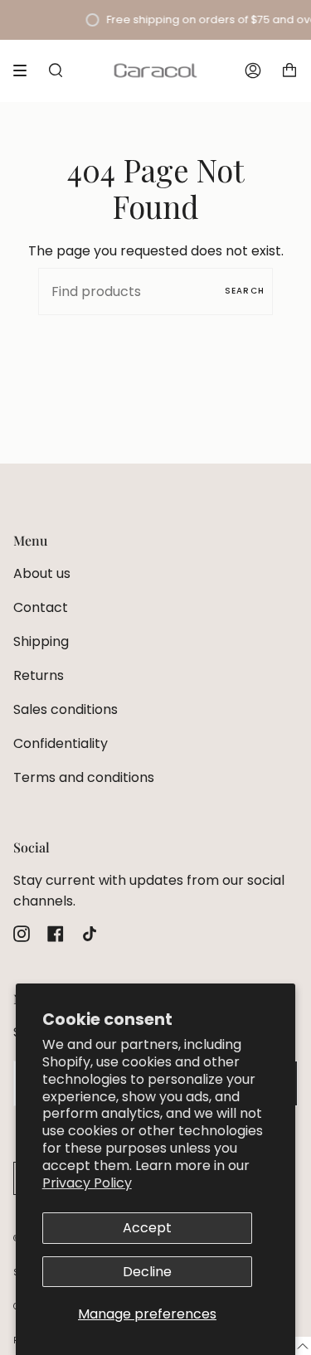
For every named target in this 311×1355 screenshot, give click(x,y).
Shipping (41, 641)
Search (245, 290)
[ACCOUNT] (253, 70)
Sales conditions (65, 709)
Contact (40, 607)
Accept (147, 1227)
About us (41, 573)
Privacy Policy (87, 1182)
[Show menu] (25, 70)
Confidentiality (60, 743)
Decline (147, 1271)
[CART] (289, 70)
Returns (38, 675)
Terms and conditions (83, 777)
